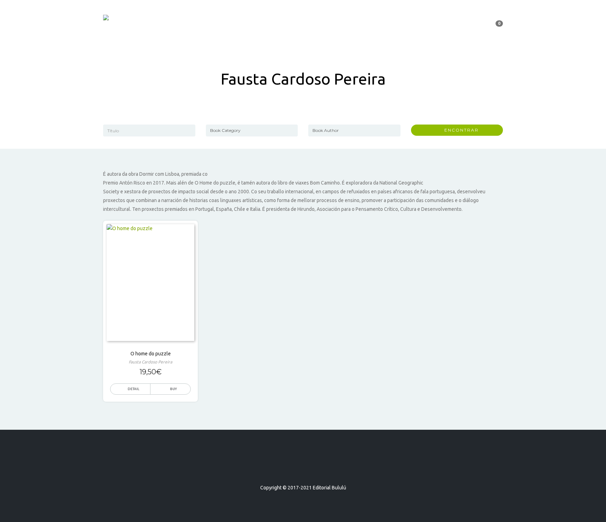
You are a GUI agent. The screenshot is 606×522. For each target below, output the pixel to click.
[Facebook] (290, 467)
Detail (133, 389)
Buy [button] (173, 389)
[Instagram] (315, 467)
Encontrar (459, 130)
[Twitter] (303, 467)
